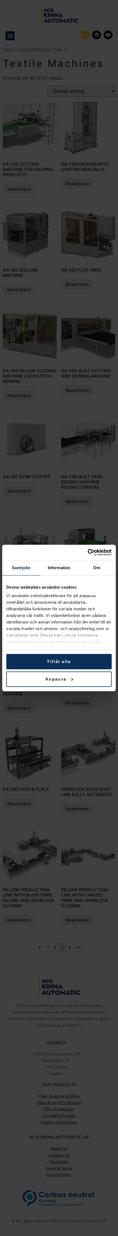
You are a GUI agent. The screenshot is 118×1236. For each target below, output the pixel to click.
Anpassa (55, 679)
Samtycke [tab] (21, 567)
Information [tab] (59, 567)
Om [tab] (96, 567)
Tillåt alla (59, 661)
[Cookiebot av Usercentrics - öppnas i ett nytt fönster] (88, 552)
